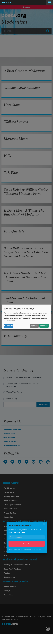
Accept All (44, 326)
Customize (8, 326)
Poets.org (6, 2)
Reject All (34, 326)
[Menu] (49, 2)
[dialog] (26, 317)
